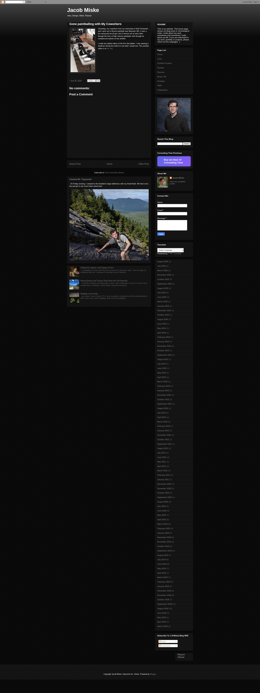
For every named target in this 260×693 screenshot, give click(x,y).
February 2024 (163, 337)
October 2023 (163, 350)
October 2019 (163, 546)
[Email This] (88, 80)
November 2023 (164, 346)
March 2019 (162, 577)
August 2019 (162, 555)
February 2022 (163, 426)
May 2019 (161, 568)
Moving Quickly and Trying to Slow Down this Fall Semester (104, 281)
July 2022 (161, 413)
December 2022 (164, 395)
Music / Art (161, 77)
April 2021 (161, 466)
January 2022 (163, 430)
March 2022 (162, 422)
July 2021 (161, 453)
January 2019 (163, 586)
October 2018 (163, 599)
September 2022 (164, 404)
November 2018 (164, 595)
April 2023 (161, 377)
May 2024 (161, 328)
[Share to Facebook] (96, 80)
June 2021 (161, 457)
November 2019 (164, 542)
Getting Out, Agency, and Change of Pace (96, 268)
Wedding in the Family (89, 294)
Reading (161, 81)
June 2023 (161, 368)
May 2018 (161, 617)
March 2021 (162, 470)
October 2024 (163, 315)
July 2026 (161, 266)
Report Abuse (181, 655)
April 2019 (161, 573)
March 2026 (162, 270)
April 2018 (161, 622)
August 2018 (162, 608)
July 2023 (161, 364)
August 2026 (162, 261)
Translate (177, 253)
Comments (165, 646)
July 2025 (161, 292)
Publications (162, 90)
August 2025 (162, 288)
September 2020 (164, 497)
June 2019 (161, 564)
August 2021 (162, 448)
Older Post (144, 164)
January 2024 (163, 341)
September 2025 (164, 284)
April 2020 (161, 519)
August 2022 (162, 408)
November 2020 (164, 488)
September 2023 (164, 355)
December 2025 (164, 275)
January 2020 (163, 533)
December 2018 (164, 591)
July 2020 (161, 506)
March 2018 (162, 626)
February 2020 (163, 528)
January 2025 (163, 306)
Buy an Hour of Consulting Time (173, 161)
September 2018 (164, 604)
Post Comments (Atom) (114, 173)
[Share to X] (93, 80)
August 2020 (162, 502)
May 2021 (161, 462)
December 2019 (164, 537)
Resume (161, 72)
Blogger (153, 674)
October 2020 (163, 493)
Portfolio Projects (164, 63)
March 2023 (162, 381)
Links (159, 59)
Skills (159, 85)
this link (110, 48)
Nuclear (160, 68)
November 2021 (164, 435)
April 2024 (161, 333)
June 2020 (161, 511)
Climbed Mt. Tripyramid (80, 179)
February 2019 (163, 582)
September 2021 (164, 444)
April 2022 (161, 417)
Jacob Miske (83, 10)
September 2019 (164, 551)
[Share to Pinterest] (99, 80)
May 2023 (161, 373)
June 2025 (161, 297)
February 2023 (163, 386)
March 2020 (162, 524)
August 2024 (162, 319)
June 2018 (161, 613)
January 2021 (163, 479)
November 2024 (164, 310)
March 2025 (162, 301)
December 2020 (164, 484)
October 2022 (163, 399)
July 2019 (161, 559)
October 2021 (163, 439)
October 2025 (163, 279)
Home (110, 164)
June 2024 (161, 324)
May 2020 (161, 515)
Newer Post (75, 164)
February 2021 (163, 475)
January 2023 (163, 390)
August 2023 (162, 359)
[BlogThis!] (91, 80)
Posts (163, 641)
